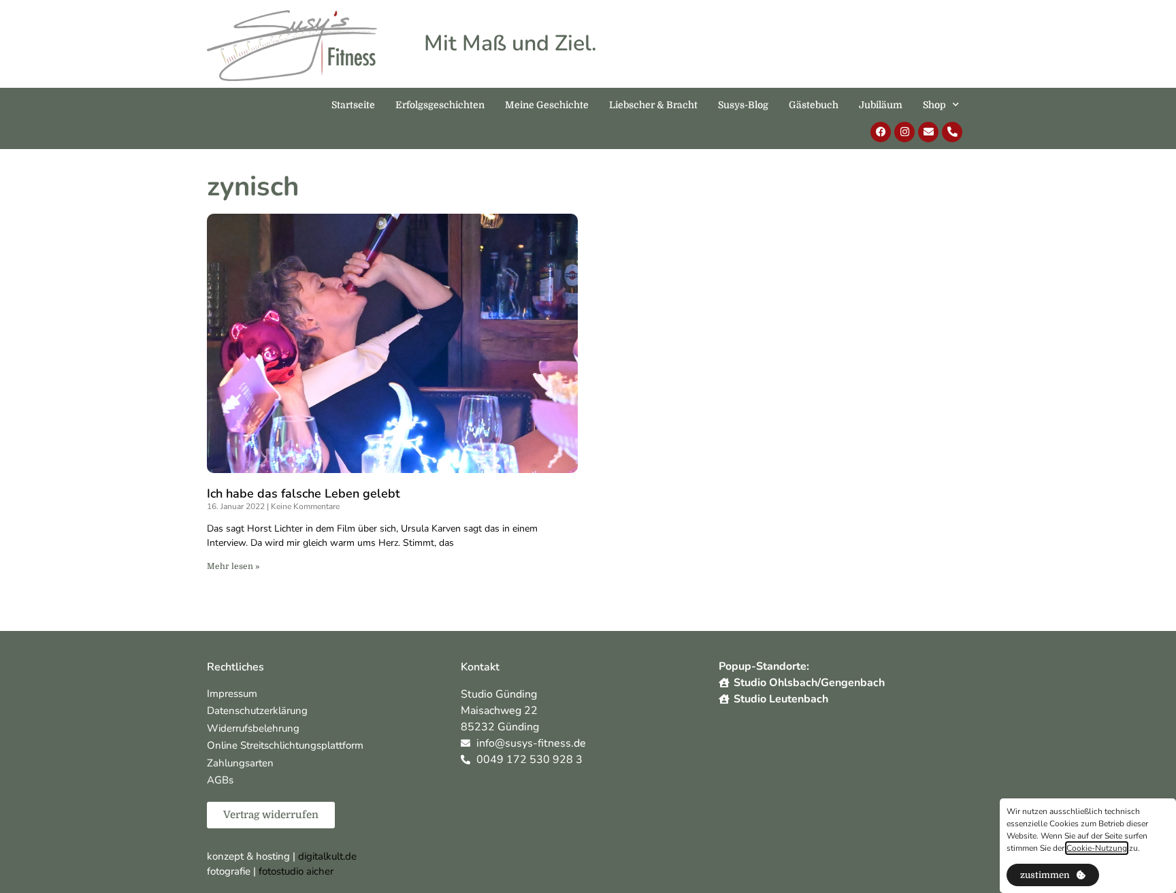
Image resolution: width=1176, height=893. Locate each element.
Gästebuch (813, 104)
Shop (934, 104)
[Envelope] (928, 132)
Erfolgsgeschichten (440, 104)
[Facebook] (880, 132)
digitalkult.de (327, 856)
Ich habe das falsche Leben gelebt (303, 493)
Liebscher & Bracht (653, 104)
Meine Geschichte (547, 104)
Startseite (353, 104)
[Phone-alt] (952, 132)
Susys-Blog (743, 104)
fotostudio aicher (296, 871)
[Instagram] (904, 132)
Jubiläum (880, 104)
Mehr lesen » (233, 566)
